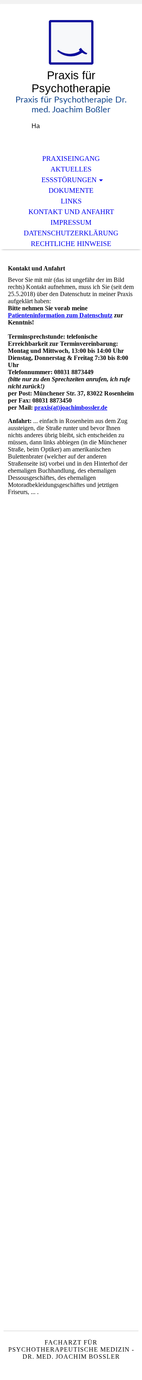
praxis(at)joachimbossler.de (70, 407)
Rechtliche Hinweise (71, 244)
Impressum (71, 222)
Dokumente (71, 190)
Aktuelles (71, 169)
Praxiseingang (71, 158)
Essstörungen (69, 180)
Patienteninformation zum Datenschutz (60, 315)
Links (71, 201)
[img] (71, 42)
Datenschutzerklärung (71, 233)
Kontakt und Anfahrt (71, 212)
